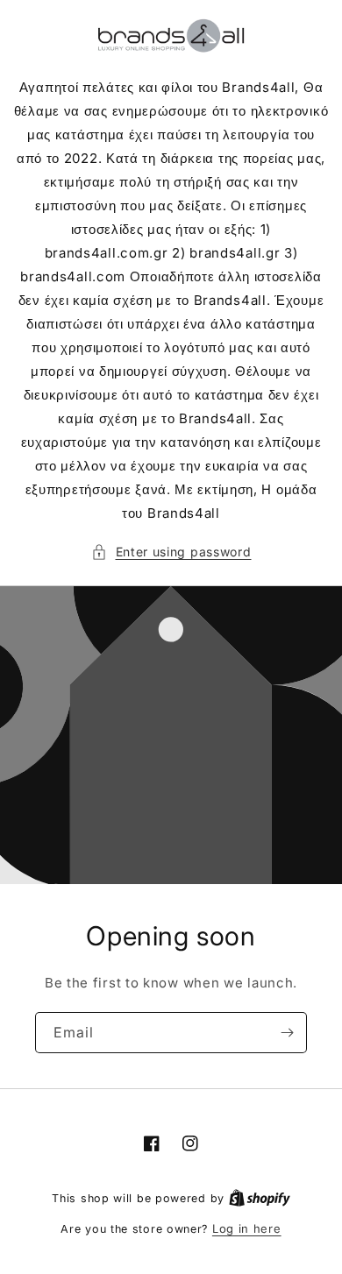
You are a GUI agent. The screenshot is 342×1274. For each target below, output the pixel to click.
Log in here (246, 1228)
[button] (171, 552)
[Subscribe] (286, 1032)
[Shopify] (259, 1198)
